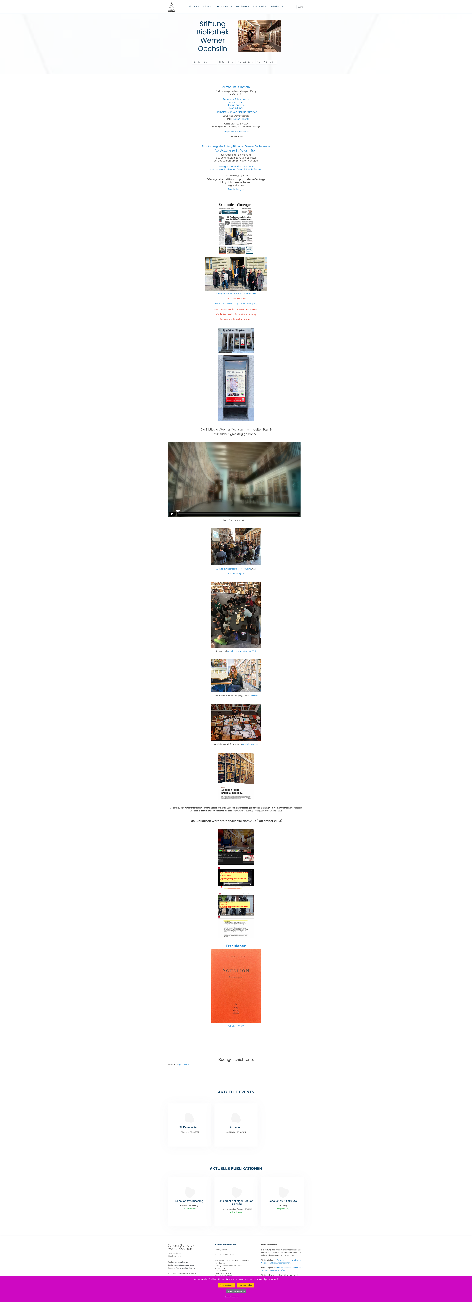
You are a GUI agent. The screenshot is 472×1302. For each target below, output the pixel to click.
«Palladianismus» (250, 744)
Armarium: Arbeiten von (236, 99)
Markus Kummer (236, 105)
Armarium (236, 1127)
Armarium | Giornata (236, 87)
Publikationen (275, 6)
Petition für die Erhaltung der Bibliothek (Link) (236, 303)
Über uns (193, 6)
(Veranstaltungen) (236, 573)
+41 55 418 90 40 (181, 1262)
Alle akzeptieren (226, 1285)
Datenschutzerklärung (236, 1291)
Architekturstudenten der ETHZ (241, 651)
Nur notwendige (245, 1285)
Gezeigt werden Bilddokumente (236, 166)
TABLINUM (254, 695)
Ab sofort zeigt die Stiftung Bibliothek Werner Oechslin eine (236, 146)
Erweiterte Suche (245, 62)
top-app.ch (243, 1297)
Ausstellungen (242, 6)
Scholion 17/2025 (236, 1026)
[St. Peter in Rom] (189, 1118)
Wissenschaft (259, 6)
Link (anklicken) (189, 1209)
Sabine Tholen (236, 102)
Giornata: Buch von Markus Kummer (236, 111)
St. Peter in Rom (189, 1127)
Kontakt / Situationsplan (225, 1254)
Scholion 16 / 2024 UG (283, 1200)
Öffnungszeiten (221, 1249)
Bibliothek (206, 6)
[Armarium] (236, 1118)
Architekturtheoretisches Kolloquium (233, 568)
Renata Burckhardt (240, 118)
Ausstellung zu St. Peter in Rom (236, 150)
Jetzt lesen (184, 1064)
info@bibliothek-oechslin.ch (236, 131)
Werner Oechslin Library (185, 1268)
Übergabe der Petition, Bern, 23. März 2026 (236, 293)
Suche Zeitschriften (266, 62)
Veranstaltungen (223, 6)
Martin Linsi (236, 108)
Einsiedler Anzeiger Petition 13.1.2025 (236, 1202)
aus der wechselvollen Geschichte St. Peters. (236, 169)
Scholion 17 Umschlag (189, 1200)
